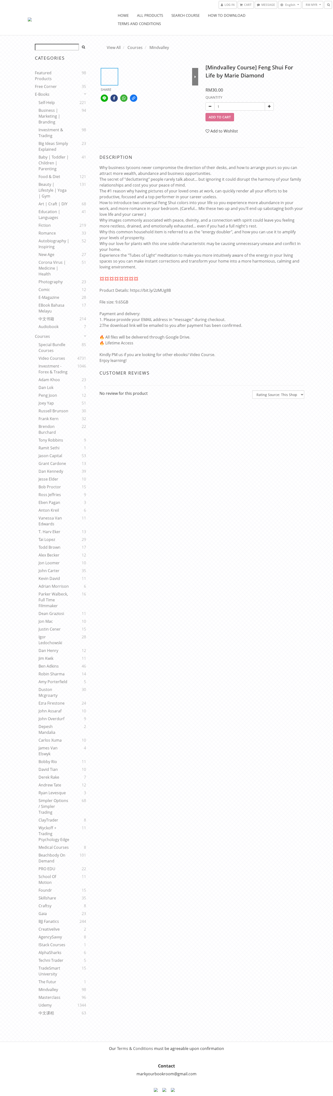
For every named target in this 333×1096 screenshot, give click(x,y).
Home (123, 15)
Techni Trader (51, 960)
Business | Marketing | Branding (49, 116)
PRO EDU (47, 868)
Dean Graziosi (51, 613)
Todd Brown (49, 547)
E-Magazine (49, 297)
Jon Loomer (49, 563)
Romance (47, 233)
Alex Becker (49, 555)
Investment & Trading (51, 132)
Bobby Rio (48, 761)
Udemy (45, 1005)
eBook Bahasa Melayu (51, 308)
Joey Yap (46, 403)
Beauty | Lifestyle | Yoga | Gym (53, 190)
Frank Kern (49, 418)
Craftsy (45, 905)
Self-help (47, 102)
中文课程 (46, 1013)
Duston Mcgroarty (48, 692)
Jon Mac (46, 621)
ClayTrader (48, 820)
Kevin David (49, 578)
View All (114, 47)
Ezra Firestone (52, 703)
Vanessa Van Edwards (50, 521)
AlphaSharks (50, 952)
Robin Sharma (52, 674)
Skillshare (47, 898)
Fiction (45, 225)
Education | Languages (49, 214)
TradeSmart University (49, 971)
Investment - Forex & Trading (53, 369)
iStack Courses (52, 944)
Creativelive (49, 929)
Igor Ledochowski (50, 639)
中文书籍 (46, 318)
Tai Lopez (47, 539)
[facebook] (114, 98)
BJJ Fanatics (49, 921)
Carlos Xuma (50, 740)
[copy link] (133, 98)
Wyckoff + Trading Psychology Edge (54, 833)
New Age (46, 254)
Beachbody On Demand (52, 858)
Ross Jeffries (50, 494)
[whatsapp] (123, 98)
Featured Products (43, 75)
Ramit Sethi (49, 448)
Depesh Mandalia (47, 729)
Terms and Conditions (139, 23)
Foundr (45, 890)
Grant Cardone (52, 463)
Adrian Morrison (54, 586)
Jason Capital (50, 455)
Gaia (43, 913)
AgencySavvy (50, 937)
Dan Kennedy (51, 471)
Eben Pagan (49, 502)
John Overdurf (51, 718)
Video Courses (52, 358)
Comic (44, 289)
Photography (51, 281)
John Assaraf (50, 711)
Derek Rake (49, 777)
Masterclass (49, 997)
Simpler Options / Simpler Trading (53, 806)
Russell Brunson (53, 411)
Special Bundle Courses (52, 347)
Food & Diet (49, 176)
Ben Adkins (49, 666)
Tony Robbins (51, 440)
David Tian (48, 769)
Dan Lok (46, 387)
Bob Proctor (50, 487)
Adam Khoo (49, 379)
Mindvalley (48, 989)
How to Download (226, 15)
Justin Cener (50, 629)
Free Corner (46, 86)
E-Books (42, 94)
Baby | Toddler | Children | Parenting (54, 162)
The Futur (47, 981)
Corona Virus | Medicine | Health (52, 268)
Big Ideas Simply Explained (53, 146)
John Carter (49, 570)
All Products (150, 15)
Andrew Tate (50, 785)
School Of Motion (47, 879)
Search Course (185, 15)
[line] (104, 98)
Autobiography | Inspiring (54, 243)
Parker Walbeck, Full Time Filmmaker (53, 599)
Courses (42, 336)
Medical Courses (54, 847)
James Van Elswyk (48, 750)
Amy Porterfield (53, 681)
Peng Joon (48, 395)
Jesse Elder (48, 479)
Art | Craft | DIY (53, 204)
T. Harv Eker (49, 531)
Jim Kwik (46, 658)
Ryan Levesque (52, 792)
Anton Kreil (49, 510)
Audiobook (49, 326)
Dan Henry (48, 650)
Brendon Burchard (47, 429)
